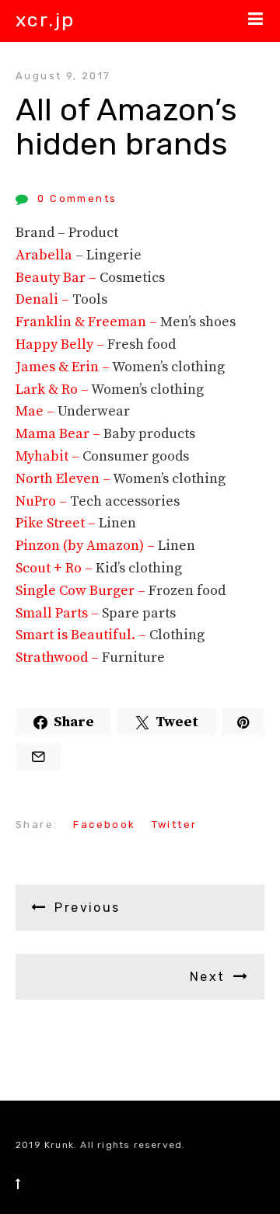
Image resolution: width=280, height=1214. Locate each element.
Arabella (44, 255)
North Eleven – (64, 479)
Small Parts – (59, 613)
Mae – (37, 411)
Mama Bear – (59, 434)
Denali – (44, 299)
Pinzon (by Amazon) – (87, 546)
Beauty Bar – (58, 278)
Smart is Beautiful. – (82, 635)
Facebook (104, 824)
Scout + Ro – (56, 568)
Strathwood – (59, 657)
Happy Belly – (61, 344)
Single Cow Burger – (82, 591)
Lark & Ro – (53, 389)
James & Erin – (64, 367)
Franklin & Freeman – (88, 322)
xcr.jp (45, 20)
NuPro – (43, 501)
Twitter (175, 824)
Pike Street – (57, 523)
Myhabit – (49, 456)
